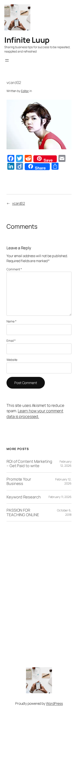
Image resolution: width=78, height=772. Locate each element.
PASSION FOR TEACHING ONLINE (22, 512)
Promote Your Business (18, 481)
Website (11, 360)
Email (11, 340)
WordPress (54, 703)
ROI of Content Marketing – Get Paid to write (29, 463)
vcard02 (18, 203)
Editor (25, 91)
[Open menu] (7, 60)
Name (11, 321)
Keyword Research (23, 497)
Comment (14, 269)
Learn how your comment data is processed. (34, 413)
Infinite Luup (27, 40)
